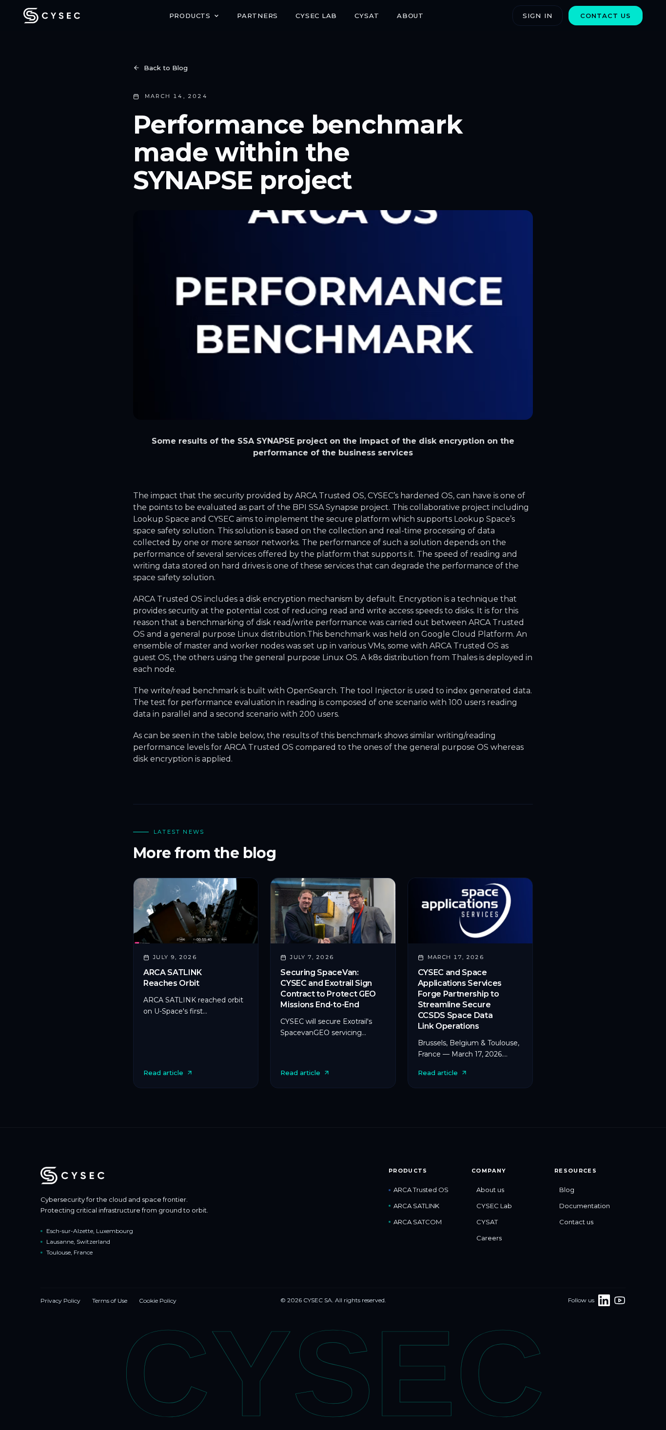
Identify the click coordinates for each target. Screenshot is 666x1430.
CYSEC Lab (316, 16)
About (410, 16)
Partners (257, 16)
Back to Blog (166, 68)
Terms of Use (109, 1300)
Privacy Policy (60, 1300)
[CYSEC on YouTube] (620, 1300)
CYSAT (366, 16)
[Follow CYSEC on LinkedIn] (604, 1300)
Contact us (605, 16)
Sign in (537, 16)
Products (190, 16)
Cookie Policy (157, 1300)
